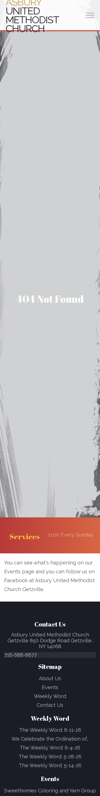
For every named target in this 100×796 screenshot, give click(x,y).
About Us (50, 678)
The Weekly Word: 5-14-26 (50, 765)
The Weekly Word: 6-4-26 (50, 748)
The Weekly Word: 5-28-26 (50, 756)
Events (50, 687)
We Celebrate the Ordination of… (50, 739)
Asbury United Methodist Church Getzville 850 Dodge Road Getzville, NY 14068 (50, 640)
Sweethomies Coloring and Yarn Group (50, 791)
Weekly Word (50, 696)
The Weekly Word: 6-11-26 (50, 730)
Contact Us (50, 705)
